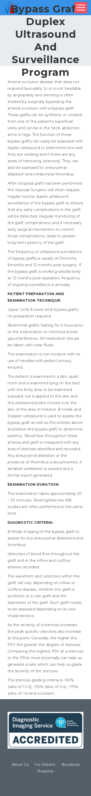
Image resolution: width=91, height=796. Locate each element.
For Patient (45, 764)
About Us (20, 764)
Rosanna (45, 771)
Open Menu (81, 7)
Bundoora (70, 764)
